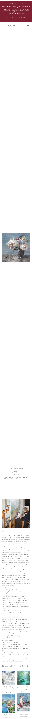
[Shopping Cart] (24, 25)
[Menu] (28, 25)
